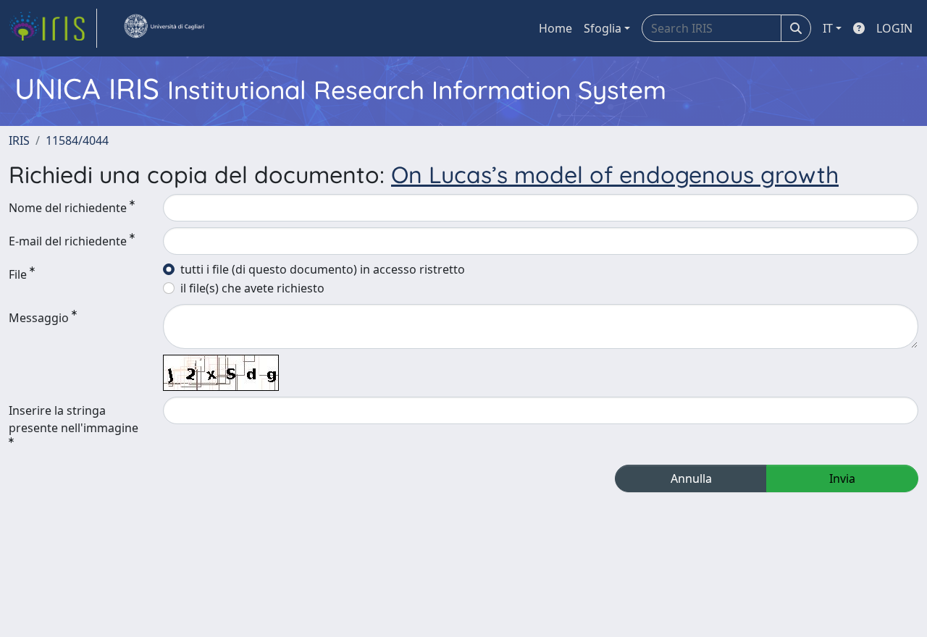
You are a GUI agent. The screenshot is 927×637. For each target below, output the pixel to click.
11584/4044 (77, 140)
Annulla (691, 478)
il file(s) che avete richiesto (252, 288)
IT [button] (828, 28)
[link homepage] (53, 28)
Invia (842, 478)
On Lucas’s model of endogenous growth (615, 174)
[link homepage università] (164, 28)
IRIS (19, 140)
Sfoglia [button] (602, 28)
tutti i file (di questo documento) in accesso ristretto (322, 269)
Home (555, 28)
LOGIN (894, 28)
